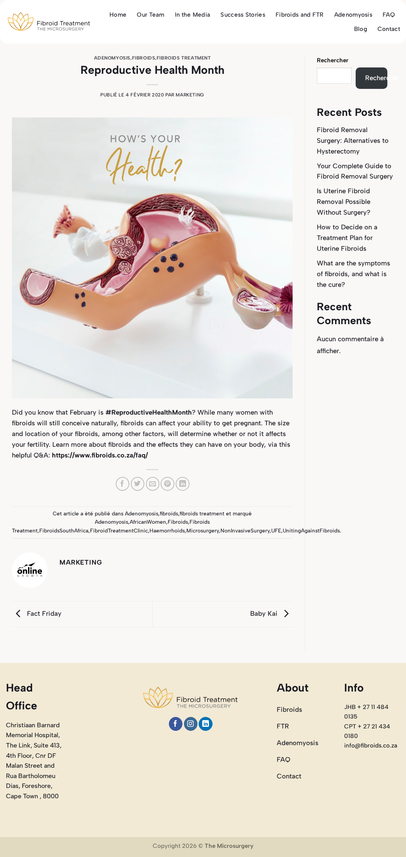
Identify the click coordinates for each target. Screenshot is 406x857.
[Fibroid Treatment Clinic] (49, 22)
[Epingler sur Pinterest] (167, 484)
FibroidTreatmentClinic (119, 530)
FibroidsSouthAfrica (63, 530)
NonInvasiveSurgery (245, 530)
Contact (388, 29)
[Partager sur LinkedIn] (183, 484)
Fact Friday (43, 613)
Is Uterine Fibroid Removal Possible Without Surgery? (343, 201)
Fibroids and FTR (300, 14)
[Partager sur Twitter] (138, 484)
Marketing (190, 95)
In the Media (193, 14)
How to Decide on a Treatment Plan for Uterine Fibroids (347, 237)
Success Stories (242, 14)
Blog (360, 29)
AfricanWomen (148, 522)
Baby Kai (265, 613)
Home (117, 14)
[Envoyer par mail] (153, 484)
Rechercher (333, 60)
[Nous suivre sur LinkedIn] (206, 724)
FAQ (389, 14)
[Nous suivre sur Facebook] (176, 724)
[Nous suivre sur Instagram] (191, 724)
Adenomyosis (353, 14)
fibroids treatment (184, 58)
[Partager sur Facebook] (123, 484)
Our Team (150, 14)
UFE (276, 530)
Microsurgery (202, 530)
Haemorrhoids (167, 530)
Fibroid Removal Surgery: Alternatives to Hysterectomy (353, 140)
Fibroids (178, 522)
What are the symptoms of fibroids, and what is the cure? (353, 273)
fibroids (143, 58)
